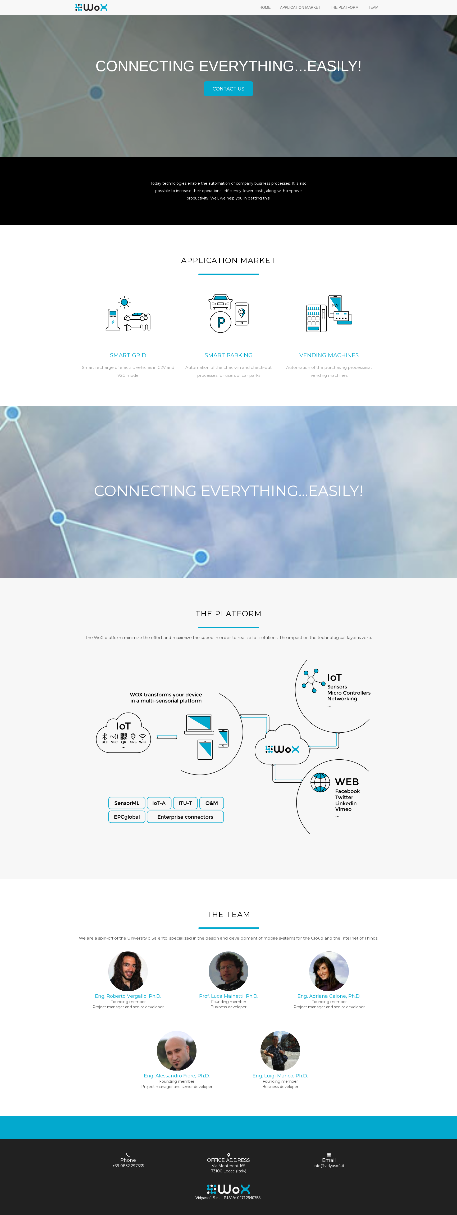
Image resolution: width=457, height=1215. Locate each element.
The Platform (344, 7)
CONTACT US (228, 89)
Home (265, 7)
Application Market (300, 7)
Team (373, 7)
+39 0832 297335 (128, 1165)
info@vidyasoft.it (329, 1165)
